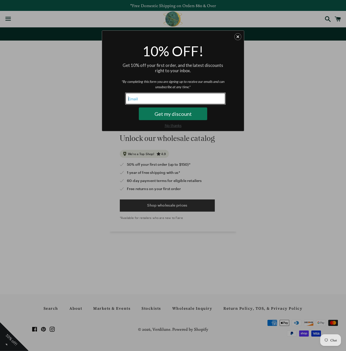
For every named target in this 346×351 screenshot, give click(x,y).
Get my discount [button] (173, 114)
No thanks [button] (173, 125)
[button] (238, 37)
